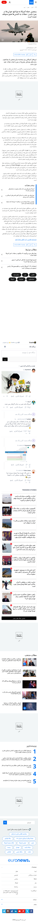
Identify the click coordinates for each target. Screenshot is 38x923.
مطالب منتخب (31, 655)
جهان (28, 7)
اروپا (35, 871)
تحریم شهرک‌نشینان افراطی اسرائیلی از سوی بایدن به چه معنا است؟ (24, 261)
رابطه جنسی (19, 852)
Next (35, 879)
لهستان (17, 847)
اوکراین (9, 852)
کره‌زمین (16, 875)
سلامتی (16, 879)
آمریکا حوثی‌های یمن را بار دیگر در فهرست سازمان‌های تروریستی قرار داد (21, 190)
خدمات (35, 900)
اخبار (32, 7)
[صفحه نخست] (36, 7)
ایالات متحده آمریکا (9, 843)
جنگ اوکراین (8, 839)
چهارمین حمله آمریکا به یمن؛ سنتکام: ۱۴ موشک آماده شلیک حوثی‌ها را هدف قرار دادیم (20, 202)
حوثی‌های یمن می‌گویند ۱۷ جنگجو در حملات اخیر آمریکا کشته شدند (21, 254)
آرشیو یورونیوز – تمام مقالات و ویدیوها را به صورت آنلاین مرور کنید (10, 892)
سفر (36, 883)
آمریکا (12, 279)
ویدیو (35, 887)
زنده (4, 2)
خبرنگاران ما (34, 891)
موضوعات (34, 867)
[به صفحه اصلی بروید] (31, 2)
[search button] (5, 822)
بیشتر (35, 904)
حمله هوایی (31, 279)
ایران (32, 843)
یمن (24, 7)
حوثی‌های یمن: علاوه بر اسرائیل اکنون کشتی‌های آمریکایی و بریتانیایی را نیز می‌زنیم (20, 196)
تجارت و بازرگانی (32, 875)
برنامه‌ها (16, 887)
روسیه (9, 847)
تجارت (29, 852)
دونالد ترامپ (28, 847)
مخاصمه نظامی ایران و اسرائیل (19, 834)
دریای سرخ (16, 275)
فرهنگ (16, 883)
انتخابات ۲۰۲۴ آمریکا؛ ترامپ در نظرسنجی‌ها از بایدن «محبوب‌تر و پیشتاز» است (22, 267)
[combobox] (19, 822)
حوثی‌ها (21, 279)
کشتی (32, 275)
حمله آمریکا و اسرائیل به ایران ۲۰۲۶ (24, 839)
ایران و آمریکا (22, 843)
